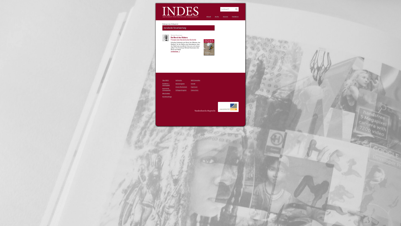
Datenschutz (194, 90)
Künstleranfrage (167, 97)
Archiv (217, 16)
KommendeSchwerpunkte (166, 89)
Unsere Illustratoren (181, 87)
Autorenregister (180, 84)
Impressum (194, 87)
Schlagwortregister (181, 90)
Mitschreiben (166, 93)
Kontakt (193, 84)
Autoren (225, 16)
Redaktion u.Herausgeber (166, 84)
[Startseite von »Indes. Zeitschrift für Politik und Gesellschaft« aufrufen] (180, 17)
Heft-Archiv (179, 80)
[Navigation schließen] (138, 6)
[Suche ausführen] (236, 9)
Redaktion (235, 16)
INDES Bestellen (195, 80)
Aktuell (208, 16)
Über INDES (165, 80)
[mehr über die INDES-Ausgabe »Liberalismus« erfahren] (209, 47)
